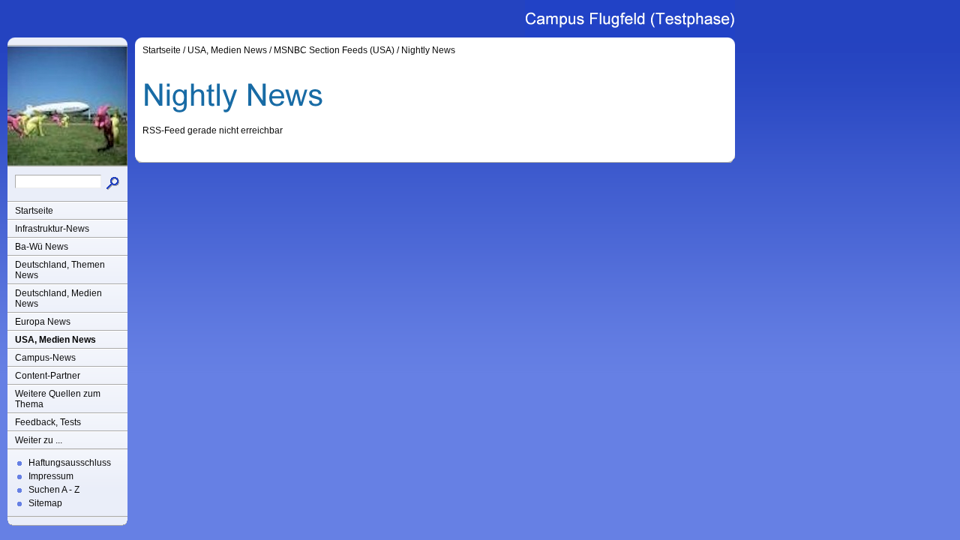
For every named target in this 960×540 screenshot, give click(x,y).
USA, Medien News (55, 339)
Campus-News (45, 357)
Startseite (34, 211)
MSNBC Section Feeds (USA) (334, 50)
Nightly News (428, 50)
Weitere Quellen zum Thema (57, 399)
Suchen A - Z (54, 489)
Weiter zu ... (38, 440)
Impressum (51, 476)
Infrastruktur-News (52, 229)
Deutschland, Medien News (58, 298)
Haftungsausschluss (69, 463)
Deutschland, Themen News (60, 270)
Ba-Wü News (41, 247)
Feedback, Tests (48, 422)
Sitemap (45, 503)
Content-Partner (47, 375)
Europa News (42, 321)
